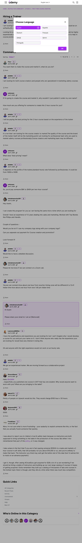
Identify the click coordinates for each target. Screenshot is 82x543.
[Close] (65, 22)
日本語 (19, 38)
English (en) (44, 2)
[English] (13, 2)
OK (62, 48)
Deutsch (19, 32)
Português (20, 43)
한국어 (45, 38)
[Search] (73, 2)
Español (45, 27)
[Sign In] (77, 2)
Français (45, 32)
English (19, 27)
